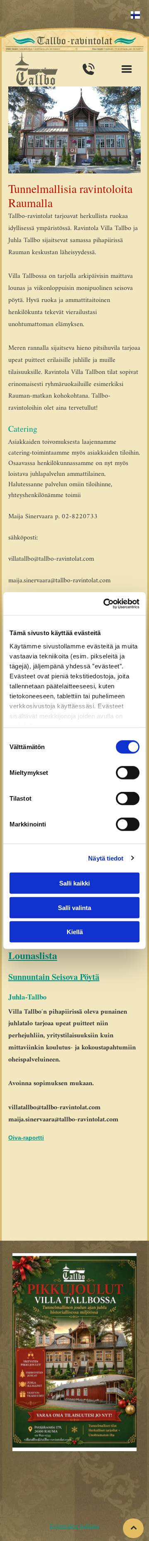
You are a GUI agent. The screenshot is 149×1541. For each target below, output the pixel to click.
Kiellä (75, 931)
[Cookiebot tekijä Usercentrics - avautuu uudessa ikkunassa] (105, 603)
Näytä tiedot (105, 857)
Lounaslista (32, 955)
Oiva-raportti (26, 1137)
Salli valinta (74, 907)
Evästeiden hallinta (74, 1526)
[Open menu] (126, 69)
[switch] (127, 772)
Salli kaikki (74, 883)
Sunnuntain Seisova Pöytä (53, 977)
